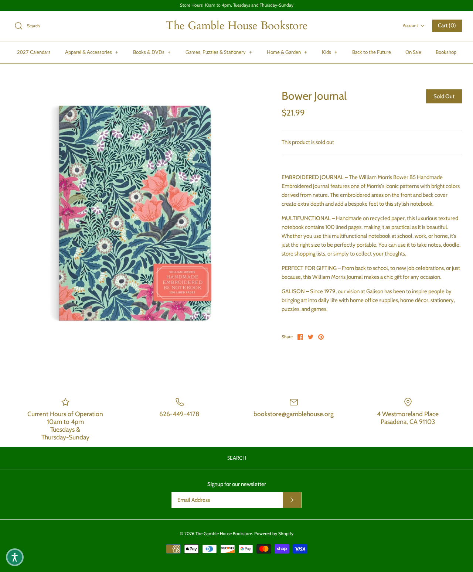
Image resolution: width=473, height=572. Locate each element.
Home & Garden (287, 52)
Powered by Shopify (273, 533)
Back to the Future (371, 52)
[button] (15, 557)
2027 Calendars (34, 52)
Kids (329, 52)
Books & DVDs (152, 52)
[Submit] (292, 500)
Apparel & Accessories (91, 52)
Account (410, 25)
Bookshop (446, 52)
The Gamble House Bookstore (223, 533)
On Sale (413, 52)
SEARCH (236, 458)
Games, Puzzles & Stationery (219, 52)
